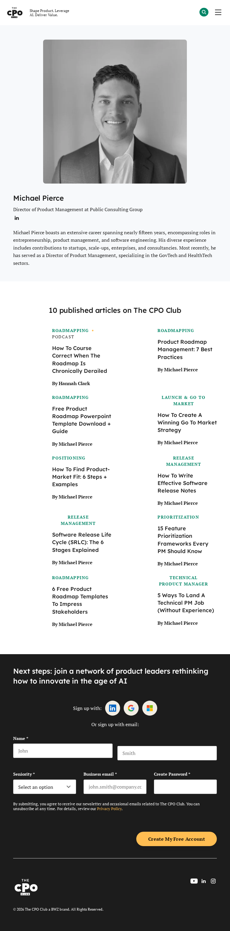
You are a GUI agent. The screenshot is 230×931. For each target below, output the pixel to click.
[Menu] (218, 12)
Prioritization (178, 517)
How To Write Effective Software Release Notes (183, 483)
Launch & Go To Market (183, 400)
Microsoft (149, 708)
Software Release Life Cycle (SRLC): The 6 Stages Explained (81, 542)
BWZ (55, 909)
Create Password (172, 774)
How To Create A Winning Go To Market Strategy (187, 422)
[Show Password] (213, 786)
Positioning (69, 458)
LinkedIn (112, 708)
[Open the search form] (203, 13)
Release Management (183, 461)
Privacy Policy (109, 808)
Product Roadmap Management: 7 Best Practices (185, 349)
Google (131, 708)
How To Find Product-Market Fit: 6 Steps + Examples (81, 476)
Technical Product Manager (183, 580)
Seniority (24, 774)
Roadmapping (70, 330)
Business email (100, 774)
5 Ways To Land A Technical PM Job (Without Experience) (186, 602)
